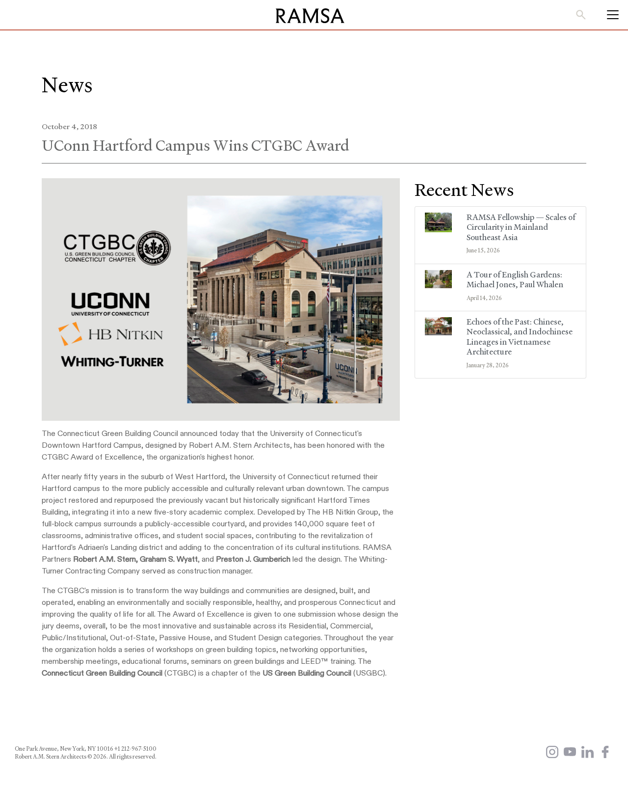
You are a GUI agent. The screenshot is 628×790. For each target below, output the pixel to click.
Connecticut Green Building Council (103, 673)
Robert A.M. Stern (104, 559)
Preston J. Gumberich (253, 559)
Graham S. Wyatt (169, 559)
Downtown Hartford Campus (91, 445)
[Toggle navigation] (609, 15)
